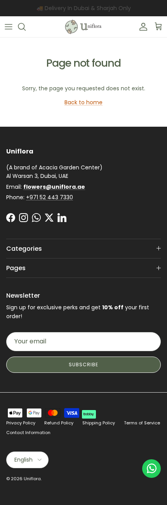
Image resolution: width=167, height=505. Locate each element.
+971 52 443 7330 (49, 197)
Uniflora (32, 479)
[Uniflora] (83, 26)
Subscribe (83, 364)
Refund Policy (58, 423)
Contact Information (28, 432)
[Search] (25, 26)
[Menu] (8, 26)
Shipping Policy (98, 423)
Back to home (83, 102)
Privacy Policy (20, 423)
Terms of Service (142, 423)
